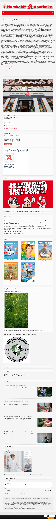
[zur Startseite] (27, 6)
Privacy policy (52, 515)
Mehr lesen (5, 71)
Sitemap (11, 493)
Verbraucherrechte (24, 493)
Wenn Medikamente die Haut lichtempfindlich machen (16, 401)
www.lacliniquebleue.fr (24, 60)
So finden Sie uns (10, 122)
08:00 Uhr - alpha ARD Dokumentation (17, 376)
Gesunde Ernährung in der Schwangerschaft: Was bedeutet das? (18, 416)
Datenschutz (17, 493)
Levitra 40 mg (5, 73)
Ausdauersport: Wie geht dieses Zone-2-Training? (15, 385)
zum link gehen (22, 47)
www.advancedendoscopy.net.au (9, 66)
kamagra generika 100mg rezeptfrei (9, 70)
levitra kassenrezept (6, 68)
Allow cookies (51, 517)
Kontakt (6, 493)
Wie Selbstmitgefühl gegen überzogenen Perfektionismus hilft (18, 432)
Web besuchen (51, 48)
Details (45, 515)
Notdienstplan (8, 144)
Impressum (39, 493)
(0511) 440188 (8, 125)
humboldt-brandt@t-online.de (11, 128)
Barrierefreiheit (32, 493)
